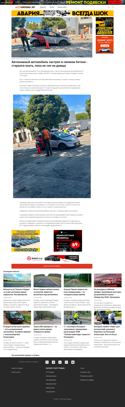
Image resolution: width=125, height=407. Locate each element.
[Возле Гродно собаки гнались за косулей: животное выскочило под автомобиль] (47, 280)
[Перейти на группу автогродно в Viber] (66, 362)
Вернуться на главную (52, 266)
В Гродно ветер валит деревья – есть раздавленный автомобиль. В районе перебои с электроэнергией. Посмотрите (16, 332)
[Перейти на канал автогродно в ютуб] (72, 362)
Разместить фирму (87, 380)
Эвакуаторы (50, 388)
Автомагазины (51, 376)
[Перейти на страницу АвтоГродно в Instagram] (47, 362)
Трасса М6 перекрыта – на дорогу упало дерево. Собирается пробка (45, 329)
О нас (82, 368)
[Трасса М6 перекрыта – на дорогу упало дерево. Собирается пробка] (47, 317)
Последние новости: (11, 271)
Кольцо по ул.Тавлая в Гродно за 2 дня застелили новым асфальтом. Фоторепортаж (16, 292)
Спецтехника (50, 392)
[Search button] (109, 7)
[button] (109, 7)
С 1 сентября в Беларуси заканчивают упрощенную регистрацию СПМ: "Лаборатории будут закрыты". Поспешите (77, 332)
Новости (43, 7)
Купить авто (62, 7)
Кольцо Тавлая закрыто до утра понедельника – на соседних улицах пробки (75, 292)
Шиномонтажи (51, 384)
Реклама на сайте (86, 376)
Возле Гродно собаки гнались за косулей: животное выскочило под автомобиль (46, 292)
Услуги (51, 7)
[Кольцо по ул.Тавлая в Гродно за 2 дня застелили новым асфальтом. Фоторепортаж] (17, 280)
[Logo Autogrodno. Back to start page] (25, 7)
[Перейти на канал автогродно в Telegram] (53, 362)
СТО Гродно (50, 372)
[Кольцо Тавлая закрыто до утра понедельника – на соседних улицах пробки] (77, 280)
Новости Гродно (17, 368)
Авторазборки (51, 380)
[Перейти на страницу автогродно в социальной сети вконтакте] (59, 362)
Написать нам (85, 372)
